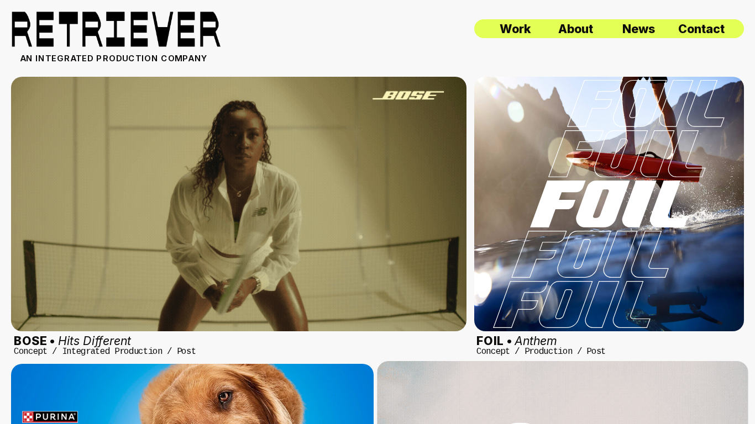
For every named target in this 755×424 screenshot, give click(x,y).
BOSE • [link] (72, 340)
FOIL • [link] (516, 340)
